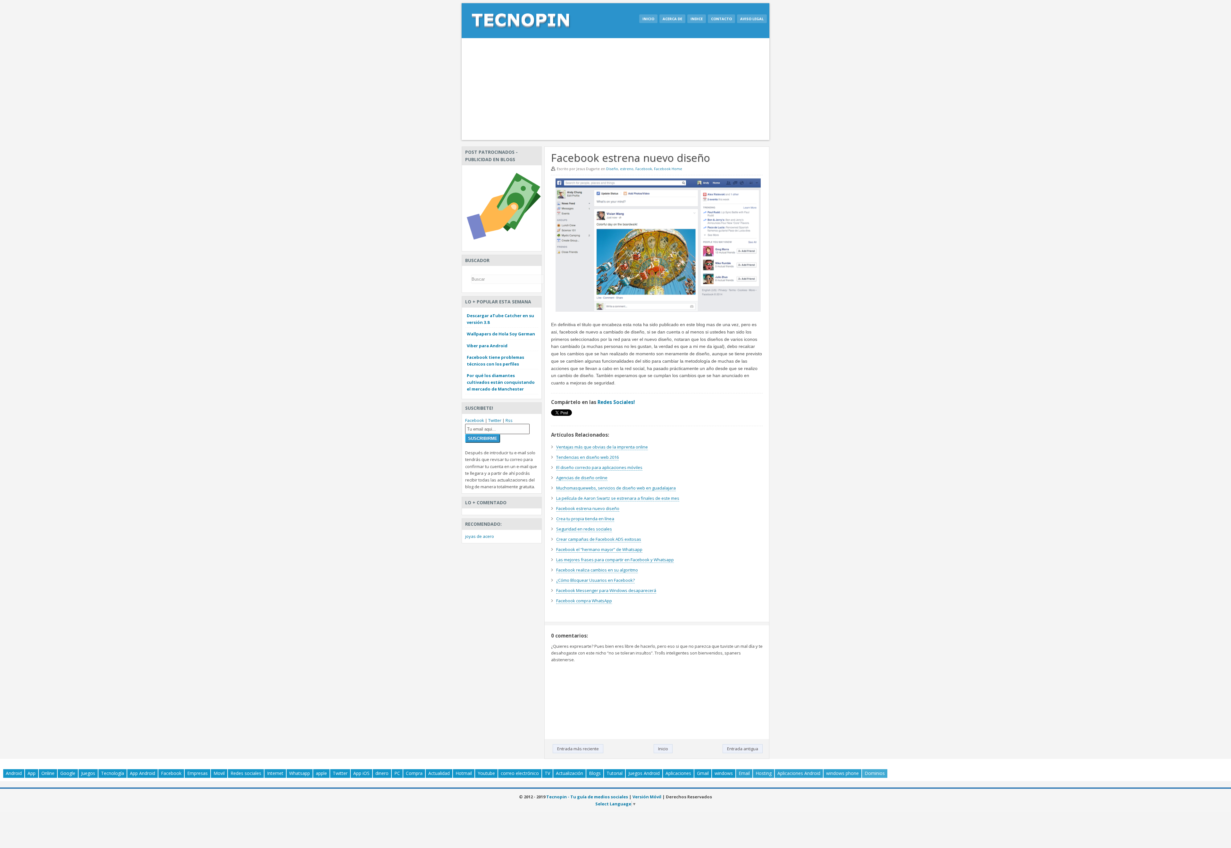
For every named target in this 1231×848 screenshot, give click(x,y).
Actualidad (439, 773)
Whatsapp (299, 773)
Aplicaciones (678, 773)
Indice (697, 18)
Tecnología (112, 773)
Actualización (569, 773)
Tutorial (615, 773)
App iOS (361, 773)
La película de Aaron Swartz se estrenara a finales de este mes (617, 498)
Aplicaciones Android (798, 773)
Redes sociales (245, 773)
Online (47, 773)
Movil (219, 773)
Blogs (595, 773)
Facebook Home (668, 168)
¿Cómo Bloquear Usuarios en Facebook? (595, 580)
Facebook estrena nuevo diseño (587, 508)
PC (397, 773)
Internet (275, 773)
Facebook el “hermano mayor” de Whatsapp (599, 549)
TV (547, 773)
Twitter (494, 420)
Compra (414, 773)
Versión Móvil (646, 797)
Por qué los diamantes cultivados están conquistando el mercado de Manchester (501, 382)
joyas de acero (479, 536)
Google (67, 773)
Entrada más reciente (578, 749)
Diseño (612, 168)
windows (724, 773)
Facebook (643, 168)
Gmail (703, 773)
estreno (626, 168)
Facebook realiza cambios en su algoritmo (597, 570)
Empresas (197, 773)
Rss (509, 420)
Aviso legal (752, 18)
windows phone (842, 773)
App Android (142, 773)
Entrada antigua (742, 749)
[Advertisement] (615, 89)
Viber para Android (487, 346)
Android (14, 773)
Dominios (875, 773)
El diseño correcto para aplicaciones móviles (599, 467)
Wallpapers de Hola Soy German (501, 334)
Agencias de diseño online (581, 478)
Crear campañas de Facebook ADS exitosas (598, 539)
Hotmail (464, 773)
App (32, 773)
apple (321, 773)
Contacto (721, 18)
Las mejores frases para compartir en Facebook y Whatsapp (615, 560)
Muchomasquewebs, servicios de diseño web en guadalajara (616, 488)
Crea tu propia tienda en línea (585, 519)
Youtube (486, 773)
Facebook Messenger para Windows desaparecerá (606, 590)
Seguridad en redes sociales (584, 529)
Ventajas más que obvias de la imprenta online (602, 447)
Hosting (764, 773)
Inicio (648, 18)
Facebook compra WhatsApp (584, 601)
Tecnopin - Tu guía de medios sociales (587, 797)
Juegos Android (644, 773)
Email (744, 773)
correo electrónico (520, 773)
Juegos (88, 773)
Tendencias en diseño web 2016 (587, 457)
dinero (382, 773)
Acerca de (672, 18)
